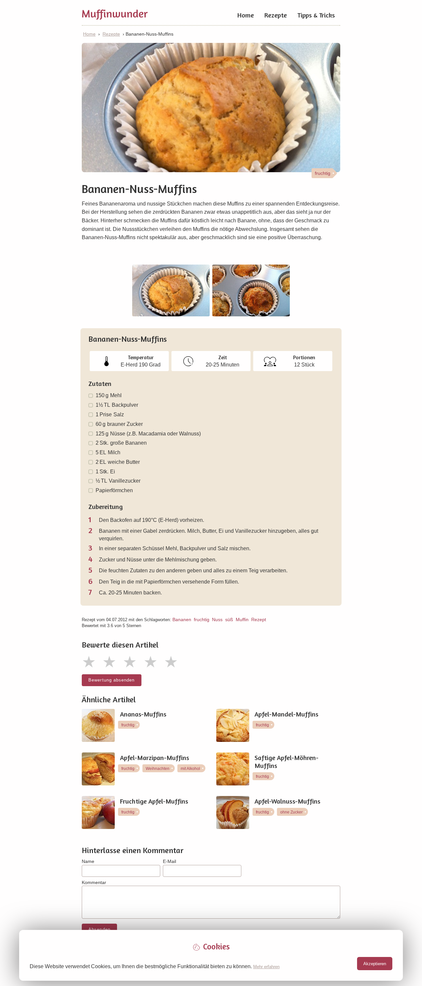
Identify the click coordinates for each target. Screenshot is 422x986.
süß (229, 619)
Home (245, 15)
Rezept (258, 619)
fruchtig (201, 619)
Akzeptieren (374, 963)
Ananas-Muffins (143, 714)
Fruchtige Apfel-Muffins (154, 801)
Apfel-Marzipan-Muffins (154, 758)
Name (88, 861)
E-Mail (169, 861)
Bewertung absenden (111, 680)
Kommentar (94, 882)
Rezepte (275, 15)
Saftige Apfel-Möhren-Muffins (286, 762)
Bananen (181, 619)
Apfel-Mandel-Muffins (286, 714)
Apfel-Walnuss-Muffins (287, 801)
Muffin (242, 619)
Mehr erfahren (266, 966)
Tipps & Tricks (316, 15)
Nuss (217, 619)
